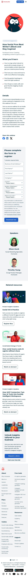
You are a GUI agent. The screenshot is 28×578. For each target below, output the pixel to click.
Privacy (22, 564)
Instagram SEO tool (20, 494)
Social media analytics (7, 528)
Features (4, 517)
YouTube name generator (19, 502)
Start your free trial (14, 460)
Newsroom (5, 491)
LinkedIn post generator (18, 498)
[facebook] (3, 138)
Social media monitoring (5, 547)
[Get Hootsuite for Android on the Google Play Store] (19, 570)
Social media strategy (7, 525)
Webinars (17, 527)
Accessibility (20, 566)
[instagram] (3, 574)
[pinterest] (21, 574)
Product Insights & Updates (10, 306)
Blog (16, 521)
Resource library (19, 524)
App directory (18, 530)
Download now (11, 219)
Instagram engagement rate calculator (19, 490)
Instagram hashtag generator (20, 484)
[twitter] (11, 138)
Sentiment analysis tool (20, 480)
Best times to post (7, 533)
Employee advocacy (7, 544)
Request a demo (14, 456)
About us (4, 479)
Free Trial (20, 1)
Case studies (18, 515)
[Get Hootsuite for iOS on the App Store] (8, 570)
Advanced (4, 511)
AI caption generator (20, 476)
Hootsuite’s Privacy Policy (14, 214)
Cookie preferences (9, 566)
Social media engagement (5, 540)
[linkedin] (7, 138)
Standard (4, 506)
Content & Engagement (10, 41)
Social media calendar (7, 536)
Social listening (6, 531)
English (13, 560)
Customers (5, 488)
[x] (9, 574)
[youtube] (13, 574)
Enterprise (4, 514)
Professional (5, 508)
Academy (17, 518)
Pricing (3, 503)
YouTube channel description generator (20, 507)
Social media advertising (5, 552)
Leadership (5, 485)
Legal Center (6, 564)
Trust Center (15, 564)
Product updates (19, 543)
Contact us (18, 546)
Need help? (18, 540)
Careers (4, 482)
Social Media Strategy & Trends (11, 346)
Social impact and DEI (6, 494)
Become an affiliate (20, 533)
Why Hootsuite (6, 476)
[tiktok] (25, 574)
